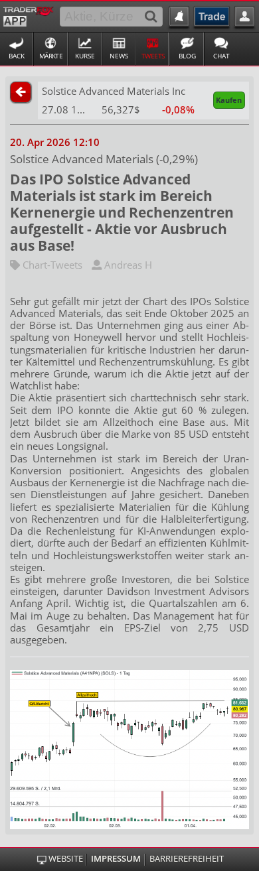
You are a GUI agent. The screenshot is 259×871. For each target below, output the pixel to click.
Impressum (116, 859)
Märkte (51, 55)
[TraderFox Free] (28, 15)
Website (65, 859)
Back (17, 55)
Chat (221, 55)
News (119, 55)
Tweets (153, 55)
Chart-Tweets (51, 264)
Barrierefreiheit (186, 859)
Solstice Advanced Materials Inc (113, 91)
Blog (187, 55)
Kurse (85, 55)
